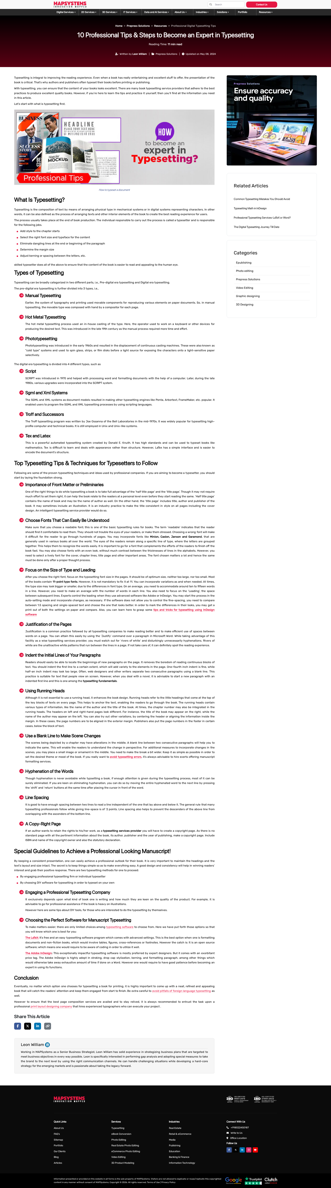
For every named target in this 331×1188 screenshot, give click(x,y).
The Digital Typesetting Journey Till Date (256, 227)
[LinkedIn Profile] (47, 1044)
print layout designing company (51, 1006)
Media (172, 1139)
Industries (201, 12)
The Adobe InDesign (38, 953)
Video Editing (244, 287)
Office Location (238, 1138)
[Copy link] (47, 1026)
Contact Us (261, 4)
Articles (58, 1162)
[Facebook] (17, 1026)
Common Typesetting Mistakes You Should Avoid (262, 199)
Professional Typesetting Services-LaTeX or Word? (262, 217)
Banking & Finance (179, 1157)
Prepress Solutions (248, 279)
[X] (27, 1026)
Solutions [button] (222, 12)
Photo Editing (118, 1139)
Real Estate (175, 1128)
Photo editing (244, 271)
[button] (266, 12)
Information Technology (182, 1162)
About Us (59, 1128)
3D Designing (244, 304)
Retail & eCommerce (180, 1133)
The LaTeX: (32, 937)
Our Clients (60, 1151)
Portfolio (58, 1145)
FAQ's (57, 1133)
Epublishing (244, 262)
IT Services (129, 12)
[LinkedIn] (37, 1026)
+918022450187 (240, 1127)
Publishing (174, 1145)
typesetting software (119, 927)
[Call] (7, 509)
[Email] (7, 499)
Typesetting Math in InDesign (250, 208)
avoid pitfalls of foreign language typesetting (181, 991)
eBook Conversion (121, 1133)
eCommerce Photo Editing (125, 1151)
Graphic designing (248, 296)
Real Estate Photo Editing (125, 1145)
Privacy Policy (168, 1182)
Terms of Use (153, 1182)
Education (174, 1151)
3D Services (109, 12)
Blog (56, 1157)
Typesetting (117, 1128)
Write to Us (236, 1132)
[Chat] (7, 489)
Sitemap (58, 1139)
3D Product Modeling (122, 1162)
